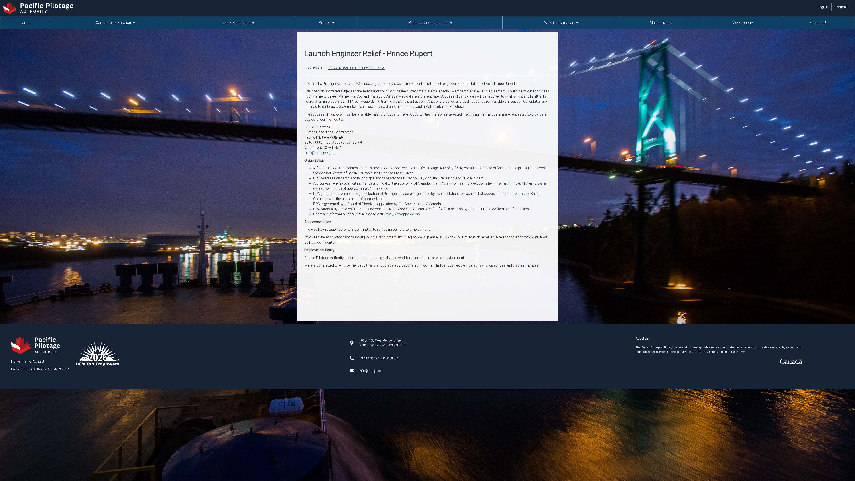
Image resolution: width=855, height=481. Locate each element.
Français (841, 7)
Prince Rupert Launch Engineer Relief (356, 68)
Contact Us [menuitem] (819, 22)
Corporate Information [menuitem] (113, 22)
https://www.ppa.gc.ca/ (402, 214)
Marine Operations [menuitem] (236, 22)
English (822, 7)
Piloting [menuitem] (324, 22)
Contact (38, 361)
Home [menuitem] (24, 22)
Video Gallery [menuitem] (742, 22)
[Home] (36, 345)
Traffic (26, 361)
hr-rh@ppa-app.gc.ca (321, 153)
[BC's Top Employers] (97, 353)
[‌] (351, 342)
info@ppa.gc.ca (370, 371)
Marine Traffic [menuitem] (660, 22)
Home (15, 361)
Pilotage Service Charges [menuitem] (428, 22)
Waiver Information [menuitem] (559, 22)
